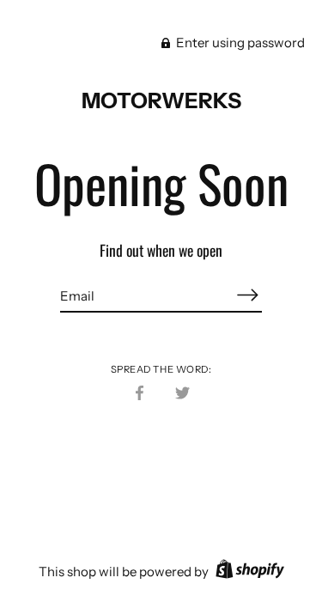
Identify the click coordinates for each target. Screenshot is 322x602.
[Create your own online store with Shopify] (247, 571)
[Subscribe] (248, 295)
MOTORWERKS (161, 100)
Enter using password (239, 42)
